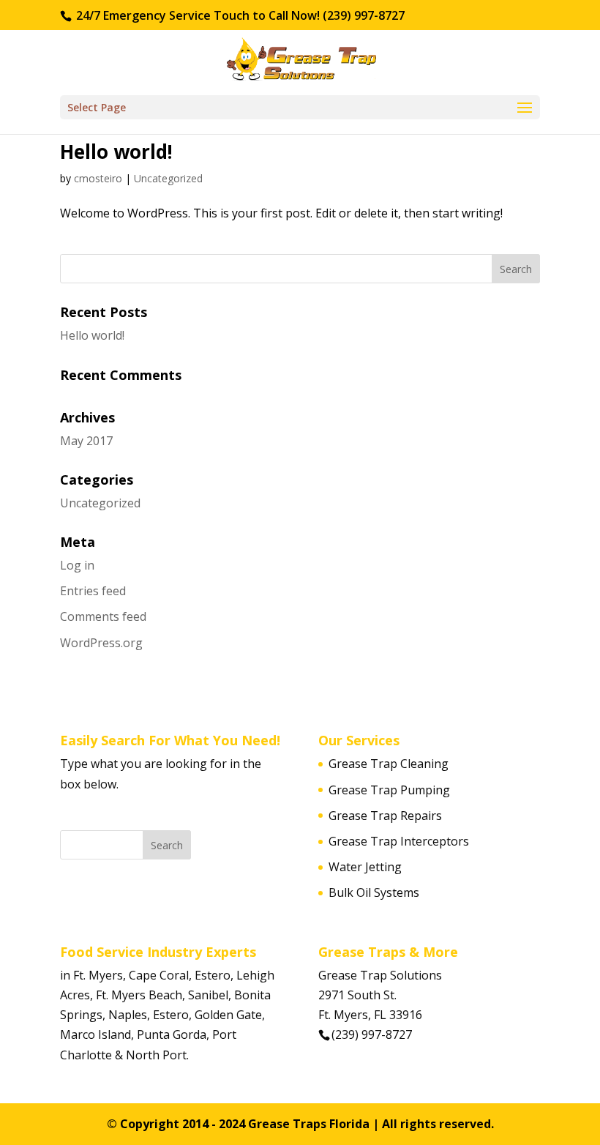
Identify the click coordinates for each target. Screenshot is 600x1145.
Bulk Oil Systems (374, 892)
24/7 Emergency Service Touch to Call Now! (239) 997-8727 (239, 15)
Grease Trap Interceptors (399, 841)
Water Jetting (365, 867)
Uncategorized (168, 178)
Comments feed (103, 616)
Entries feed (93, 591)
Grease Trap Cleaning (389, 764)
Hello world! (116, 151)
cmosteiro (98, 178)
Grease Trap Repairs (385, 816)
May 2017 (86, 441)
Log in (77, 565)
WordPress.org (101, 643)
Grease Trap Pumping (389, 790)
